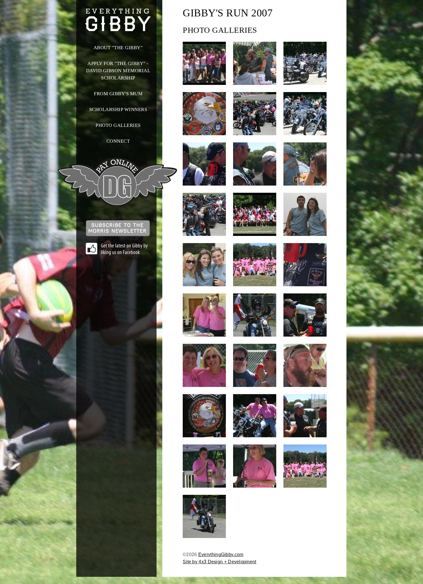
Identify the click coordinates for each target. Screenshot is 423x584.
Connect (118, 141)
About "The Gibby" (118, 47)
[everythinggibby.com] (118, 27)
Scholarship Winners (118, 109)
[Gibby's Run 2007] (204, 63)
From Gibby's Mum (118, 93)
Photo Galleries (118, 125)
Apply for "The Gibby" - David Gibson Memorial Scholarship (118, 71)
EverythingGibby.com (220, 554)
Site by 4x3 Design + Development (219, 561)
